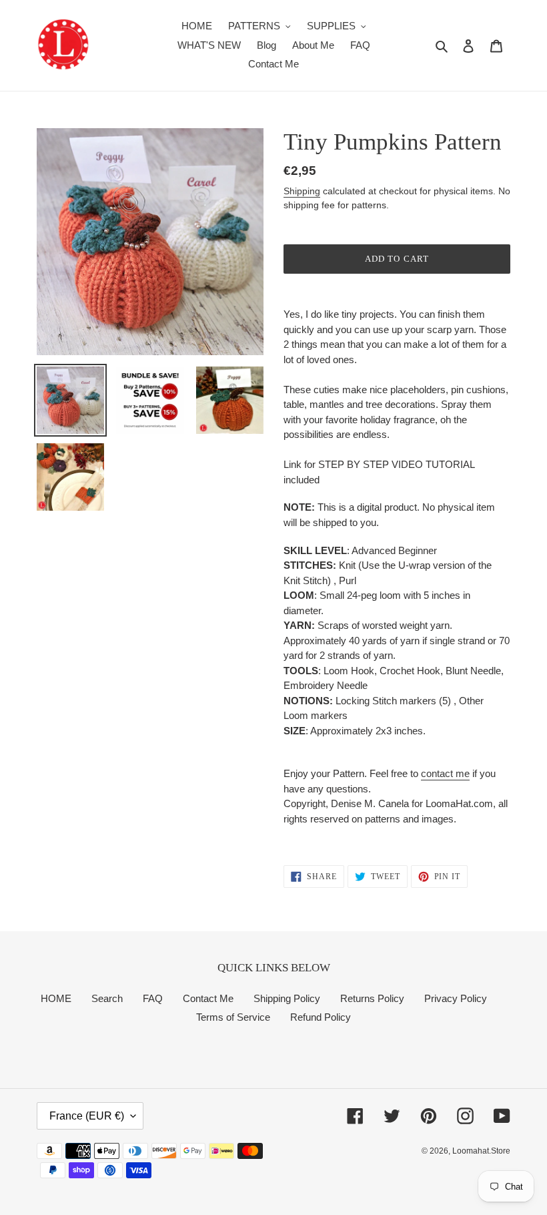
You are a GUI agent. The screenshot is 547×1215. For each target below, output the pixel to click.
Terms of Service (233, 1017)
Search (107, 998)
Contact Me (208, 998)
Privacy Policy (455, 998)
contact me (445, 773)
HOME (56, 998)
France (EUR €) (86, 1116)
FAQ (153, 998)
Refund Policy (320, 1017)
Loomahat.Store (481, 1151)
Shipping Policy (286, 998)
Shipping (302, 191)
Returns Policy (372, 998)
